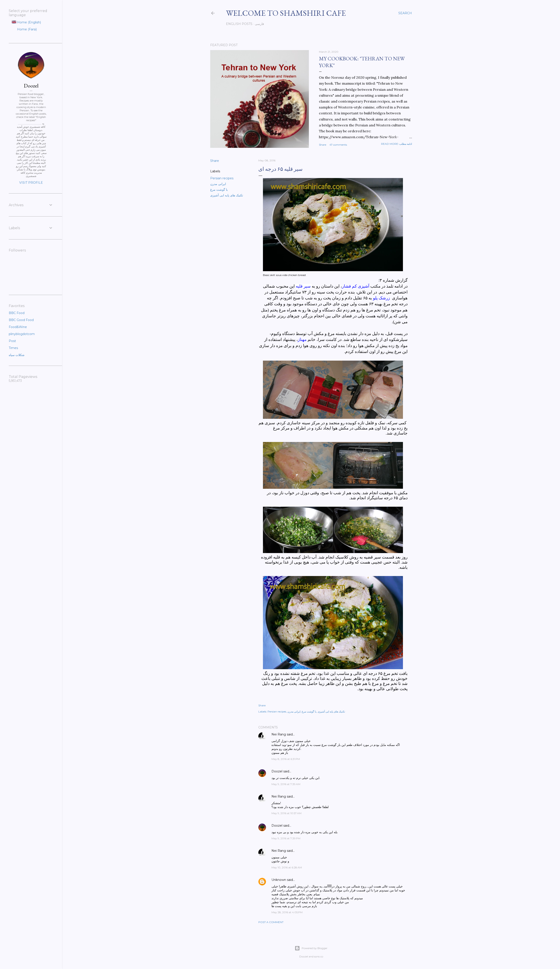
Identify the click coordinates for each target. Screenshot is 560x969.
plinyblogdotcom (22, 334)
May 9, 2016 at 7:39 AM (285, 784)
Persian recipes (221, 178)
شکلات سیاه (16, 355)
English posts (239, 24)
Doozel (276, 771)
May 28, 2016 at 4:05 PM (287, 912)
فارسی (259, 24)
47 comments (338, 144)
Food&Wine (18, 327)
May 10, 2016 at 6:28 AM (286, 867)
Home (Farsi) (26, 29)
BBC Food (16, 313)
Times (13, 348)
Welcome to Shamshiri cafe (286, 13)
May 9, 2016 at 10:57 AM (286, 813)
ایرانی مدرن (218, 184)
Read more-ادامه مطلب (396, 143)
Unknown (278, 880)
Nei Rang (278, 734)
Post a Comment (271, 922)
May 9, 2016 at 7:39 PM (285, 838)
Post (12, 341)
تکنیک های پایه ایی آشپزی (226, 195)
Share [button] (322, 144)
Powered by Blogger (314, 948)
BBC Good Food (21, 320)
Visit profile (31, 183)
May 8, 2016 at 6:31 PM (285, 759)
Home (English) (28, 22)
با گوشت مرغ (219, 190)
